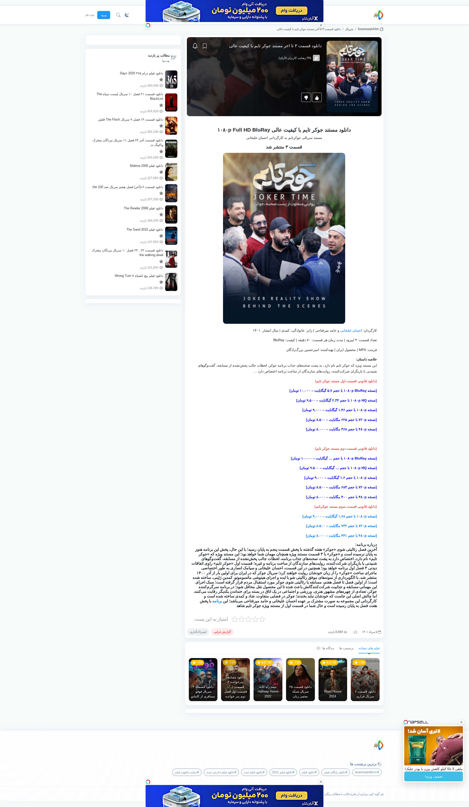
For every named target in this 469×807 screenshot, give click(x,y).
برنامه (217, 601)
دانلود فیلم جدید (253, 772)
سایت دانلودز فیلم (186, 772)
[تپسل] (148, 25)
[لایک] (317, 97)
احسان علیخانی (351, 330)
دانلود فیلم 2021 (282, 772)
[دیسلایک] (306, 97)
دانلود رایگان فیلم (334, 772)
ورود (104, 15)
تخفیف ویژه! (434, 776)
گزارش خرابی (222, 632)
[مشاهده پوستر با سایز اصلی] (352, 76)
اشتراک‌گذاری (198, 632)
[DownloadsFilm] (379, 15)
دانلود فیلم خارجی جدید (220, 772)
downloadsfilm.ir (366, 772)
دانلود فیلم (308, 772)
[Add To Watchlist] (205, 46)
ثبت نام (89, 15)
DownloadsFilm (368, 29)
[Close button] (461, 722)
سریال (349, 29)
